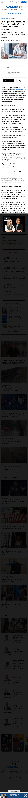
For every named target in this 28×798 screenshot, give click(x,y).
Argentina (10, 9)
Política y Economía (5, 18)
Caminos (12, 2)
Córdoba (16, 9)
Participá (23, 2)
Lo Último (4, 9)
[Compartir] (20, 81)
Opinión (17, 2)
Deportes (6, 2)
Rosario (22, 9)
